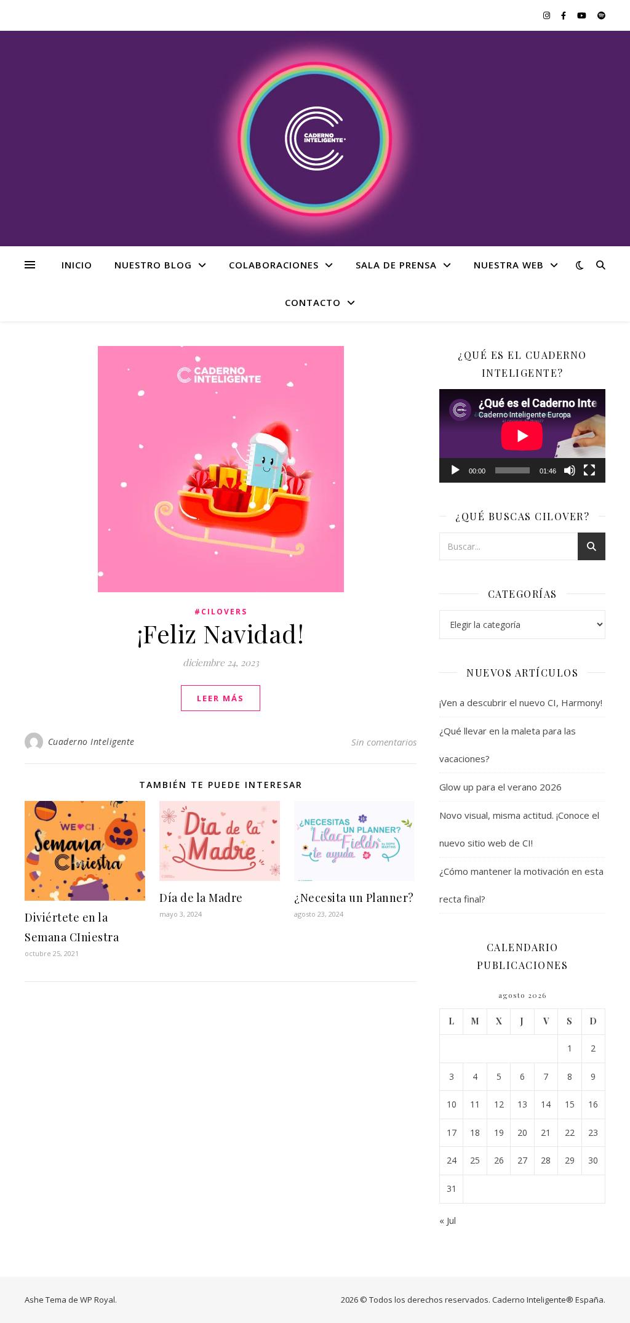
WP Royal (97, 1299)
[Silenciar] (570, 470)
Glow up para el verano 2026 (501, 787)
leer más (220, 698)
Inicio (77, 265)
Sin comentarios (384, 742)
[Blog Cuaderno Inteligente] (315, 138)
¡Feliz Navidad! (221, 633)
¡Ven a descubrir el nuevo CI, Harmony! (520, 702)
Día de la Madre (201, 897)
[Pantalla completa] (589, 470)
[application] (522, 436)
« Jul (447, 1220)
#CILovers (220, 611)
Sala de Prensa (396, 265)
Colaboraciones (274, 265)
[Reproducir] (455, 470)
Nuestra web (509, 265)
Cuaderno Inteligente (91, 741)
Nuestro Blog (153, 265)
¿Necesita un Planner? (354, 897)
